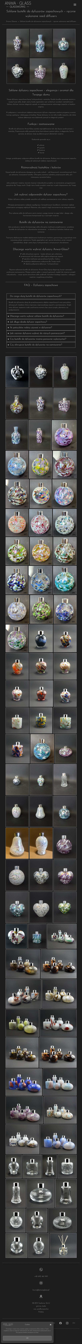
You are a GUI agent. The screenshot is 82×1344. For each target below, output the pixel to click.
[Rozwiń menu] (74, 5)
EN (74, 1323)
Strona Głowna (11, 21)
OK (27, 1338)
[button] (51, 1325)
